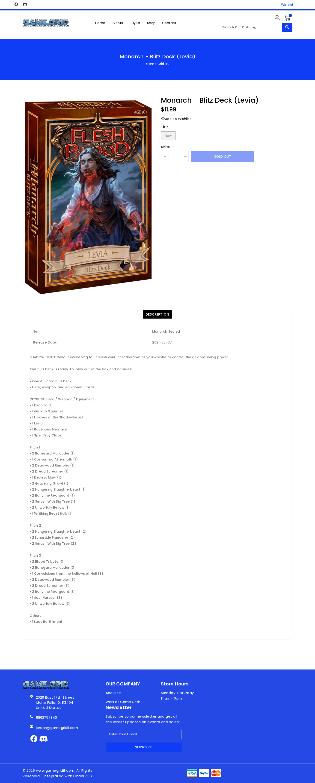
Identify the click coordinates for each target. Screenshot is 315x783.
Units (165, 146)
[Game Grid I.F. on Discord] (24, 4)
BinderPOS (82, 776)
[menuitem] (100, 23)
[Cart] (287, 18)
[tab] (157, 314)
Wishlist (287, 4)
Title (165, 127)
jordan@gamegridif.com (57, 727)
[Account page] (277, 18)
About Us (114, 692)
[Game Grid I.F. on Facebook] (16, 4)
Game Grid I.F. (157, 63)
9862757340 (46, 717)
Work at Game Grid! (123, 701)
